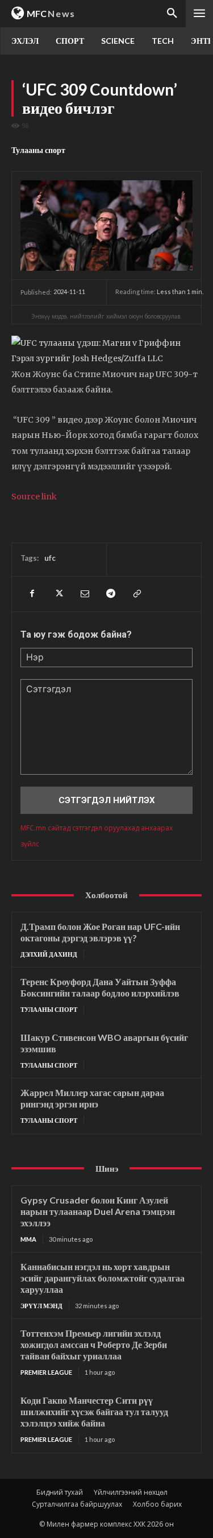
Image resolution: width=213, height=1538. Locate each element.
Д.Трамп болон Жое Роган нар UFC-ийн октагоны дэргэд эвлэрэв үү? (100, 932)
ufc (50, 558)
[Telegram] (110, 593)
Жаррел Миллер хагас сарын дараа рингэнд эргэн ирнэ (92, 1098)
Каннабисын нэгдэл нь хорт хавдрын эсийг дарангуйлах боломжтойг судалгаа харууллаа (102, 1278)
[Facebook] (31, 593)
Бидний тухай (59, 1492)
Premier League (46, 1372)
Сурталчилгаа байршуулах (77, 1504)
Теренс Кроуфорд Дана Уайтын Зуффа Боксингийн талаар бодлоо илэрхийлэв (99, 987)
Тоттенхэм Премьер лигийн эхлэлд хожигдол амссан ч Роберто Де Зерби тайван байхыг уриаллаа (93, 1344)
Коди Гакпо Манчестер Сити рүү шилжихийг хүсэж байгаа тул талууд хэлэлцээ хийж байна (94, 1411)
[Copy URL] (136, 593)
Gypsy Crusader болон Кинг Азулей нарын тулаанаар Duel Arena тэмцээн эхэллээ (97, 1211)
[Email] (84, 593)
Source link (34, 496)
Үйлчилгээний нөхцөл (131, 1492)
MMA (28, 1239)
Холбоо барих (157, 1504)
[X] (58, 593)
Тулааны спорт (38, 150)
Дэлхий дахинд (48, 954)
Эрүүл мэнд (41, 1305)
